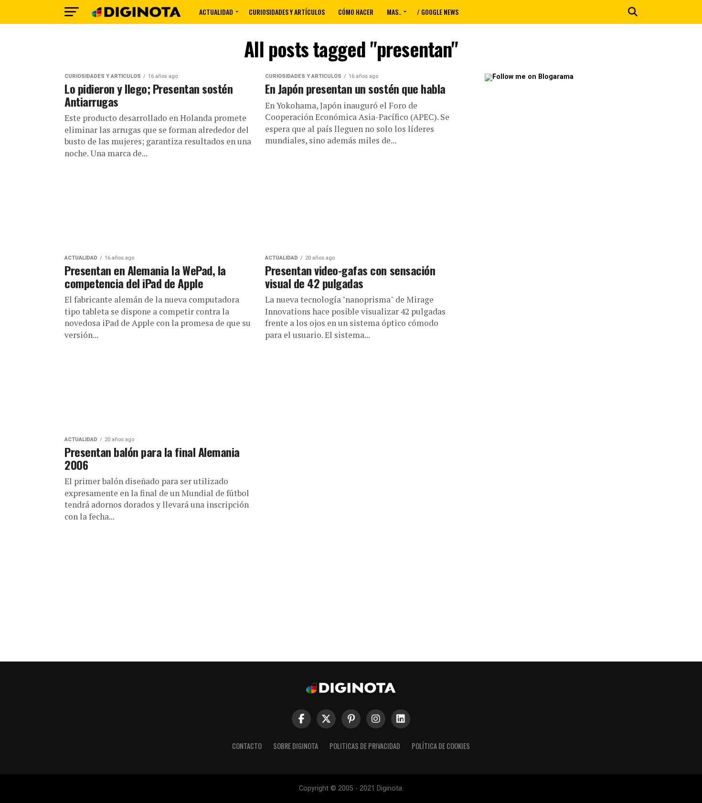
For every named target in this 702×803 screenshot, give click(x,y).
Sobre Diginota (295, 746)
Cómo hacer (355, 12)
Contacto (247, 746)
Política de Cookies (441, 746)
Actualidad (216, 12)
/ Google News (437, 12)
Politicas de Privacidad (365, 746)
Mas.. (394, 12)
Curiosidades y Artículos (287, 12)
